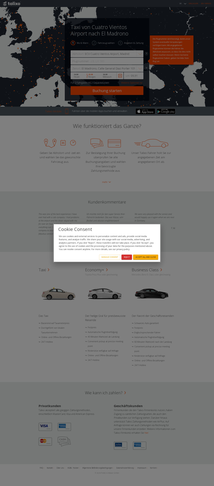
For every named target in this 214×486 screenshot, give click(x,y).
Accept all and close (146, 257)
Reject (127, 257)
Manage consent (109, 257)
